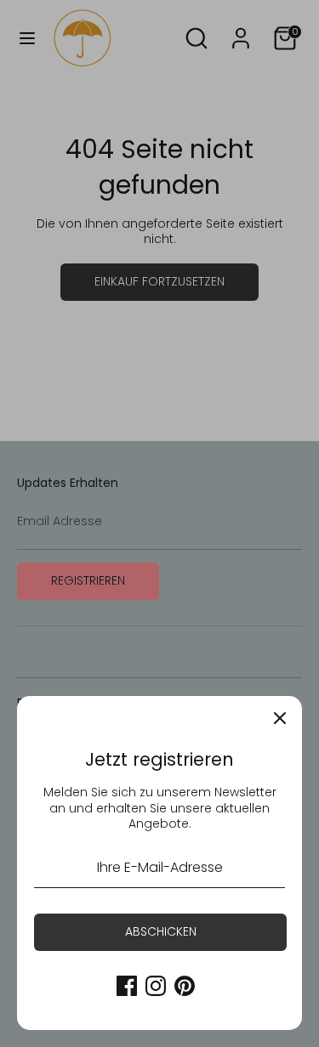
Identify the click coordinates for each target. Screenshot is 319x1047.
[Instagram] (155, 986)
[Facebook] (127, 986)
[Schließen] (280, 718)
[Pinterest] (184, 986)
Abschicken (161, 931)
